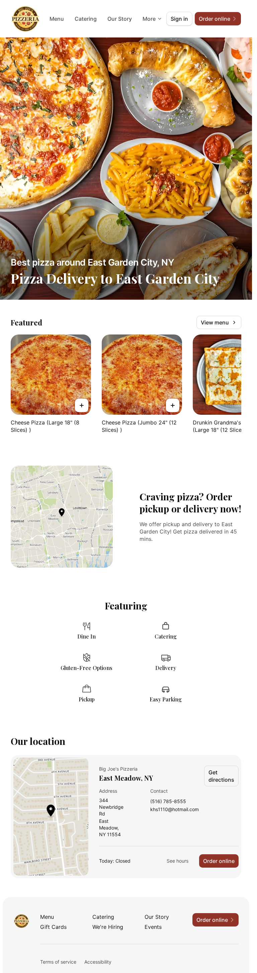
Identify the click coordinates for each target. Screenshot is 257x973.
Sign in (179, 18)
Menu (57, 18)
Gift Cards (53, 926)
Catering (86, 18)
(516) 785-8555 (168, 801)
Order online (219, 861)
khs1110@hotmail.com (174, 809)
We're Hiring (107, 926)
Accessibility (97, 962)
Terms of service (58, 962)
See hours (177, 861)
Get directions (221, 776)
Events (153, 926)
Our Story (119, 18)
